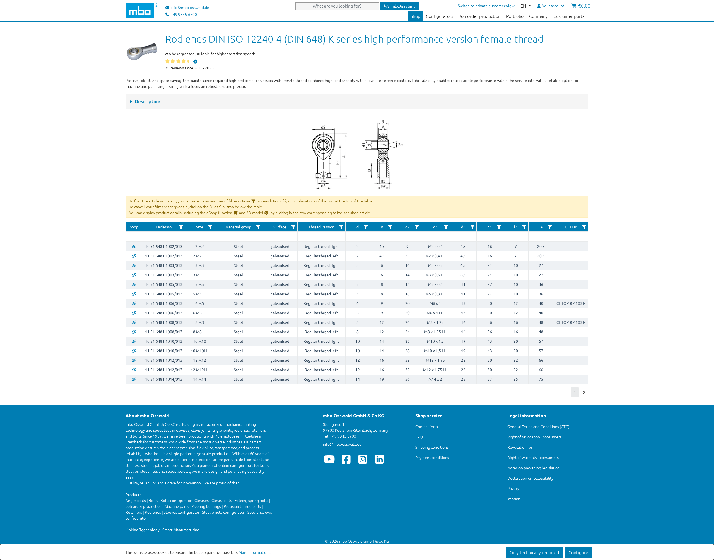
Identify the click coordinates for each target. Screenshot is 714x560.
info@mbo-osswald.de (342, 444)
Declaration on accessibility (530, 478)
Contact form (426, 426)
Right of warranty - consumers (533, 457)
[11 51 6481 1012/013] (134, 369)
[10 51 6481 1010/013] (134, 341)
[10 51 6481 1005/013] (134, 284)
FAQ (419, 437)
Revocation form (521, 447)
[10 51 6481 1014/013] (134, 379)
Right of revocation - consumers (534, 437)
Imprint (513, 498)
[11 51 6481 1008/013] (134, 331)
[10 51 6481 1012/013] (134, 360)
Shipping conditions (431, 447)
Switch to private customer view (486, 5)
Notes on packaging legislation (533, 467)
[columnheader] (134, 227)
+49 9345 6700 (183, 14)
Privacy (513, 488)
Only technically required (534, 552)
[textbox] (134, 236)
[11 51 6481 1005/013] (134, 293)
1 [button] (575, 392)
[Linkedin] (379, 459)
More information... (254, 552)
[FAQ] (195, 61)
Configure (578, 552)
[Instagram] (362, 459)
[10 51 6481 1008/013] (134, 322)
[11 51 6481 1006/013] (134, 312)
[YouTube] (329, 459)
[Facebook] (346, 459)
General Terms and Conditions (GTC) (538, 426)
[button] (181, 227)
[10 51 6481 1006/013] (134, 303)
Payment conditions (432, 457)
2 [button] (584, 392)
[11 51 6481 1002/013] (134, 255)
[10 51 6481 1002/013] (134, 246)
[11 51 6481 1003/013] (134, 274)
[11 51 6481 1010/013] (134, 350)
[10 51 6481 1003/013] (134, 265)
